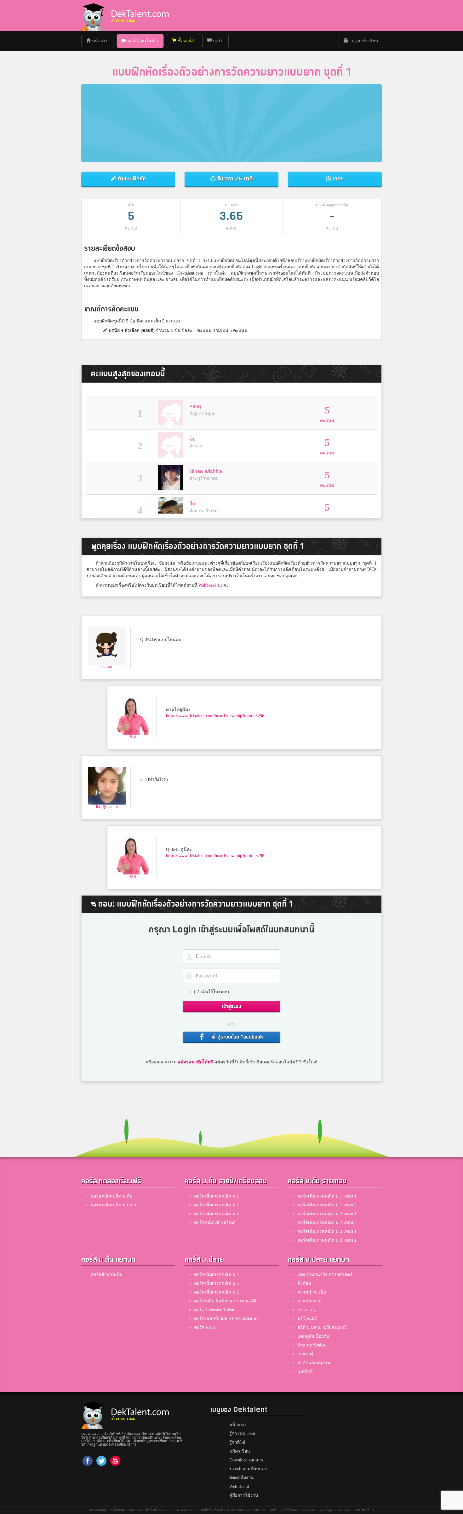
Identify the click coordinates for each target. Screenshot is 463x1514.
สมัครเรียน (239, 1451)
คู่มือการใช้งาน (243, 1495)
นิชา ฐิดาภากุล (107, 807)
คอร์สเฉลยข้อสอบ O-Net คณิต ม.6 (227, 1318)
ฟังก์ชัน (304, 1283)
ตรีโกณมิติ (307, 1318)
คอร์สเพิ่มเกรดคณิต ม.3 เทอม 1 (327, 1231)
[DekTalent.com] (92, 15)
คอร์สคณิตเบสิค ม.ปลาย (114, 1205)
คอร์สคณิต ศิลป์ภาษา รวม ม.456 (225, 1301)
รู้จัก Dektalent (242, 1433)
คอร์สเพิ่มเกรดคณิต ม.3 (216, 1213)
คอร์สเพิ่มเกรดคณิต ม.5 (216, 1283)
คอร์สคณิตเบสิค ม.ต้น (112, 1196)
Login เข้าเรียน (363, 40)
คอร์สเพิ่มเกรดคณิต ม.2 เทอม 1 (327, 1213)
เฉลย (337, 179)
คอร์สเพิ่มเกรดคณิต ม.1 (216, 1196)
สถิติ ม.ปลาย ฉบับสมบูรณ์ (322, 1327)
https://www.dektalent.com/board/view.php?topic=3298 (215, 855)
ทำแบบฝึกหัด (131, 179)
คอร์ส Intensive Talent (214, 1309)
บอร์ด (218, 40)
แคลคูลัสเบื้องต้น (313, 1336)
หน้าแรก (102, 40)
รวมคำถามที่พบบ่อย (248, 1468)
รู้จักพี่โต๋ (237, 1442)
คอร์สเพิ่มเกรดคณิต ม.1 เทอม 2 (327, 1205)
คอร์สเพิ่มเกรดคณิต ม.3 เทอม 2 (327, 1240)
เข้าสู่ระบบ (231, 1006)
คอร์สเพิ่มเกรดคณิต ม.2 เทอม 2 (327, 1222)
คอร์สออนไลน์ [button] (141, 40)
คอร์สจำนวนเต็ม (107, 1274)
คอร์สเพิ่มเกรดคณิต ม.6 (216, 1292)
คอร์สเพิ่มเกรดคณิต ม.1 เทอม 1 (327, 1196)
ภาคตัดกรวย (309, 1301)
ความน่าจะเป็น (311, 1292)
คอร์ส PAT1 (205, 1327)
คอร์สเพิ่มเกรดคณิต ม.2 (216, 1205)
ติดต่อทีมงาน (241, 1477)
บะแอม (106, 667)
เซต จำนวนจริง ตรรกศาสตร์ (324, 1274)
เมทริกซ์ (305, 1371)
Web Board (239, 1486)
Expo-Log (306, 1309)
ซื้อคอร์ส (185, 40)
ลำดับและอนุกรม (313, 1362)
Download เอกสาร (246, 1460)
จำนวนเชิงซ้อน (312, 1345)
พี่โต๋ (132, 737)
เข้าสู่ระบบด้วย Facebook (236, 1037)
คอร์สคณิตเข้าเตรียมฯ (215, 1222)
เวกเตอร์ (305, 1354)
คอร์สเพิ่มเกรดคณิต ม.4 (216, 1274)
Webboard (207, 585)
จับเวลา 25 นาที (234, 179)
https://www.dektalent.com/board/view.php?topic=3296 (215, 716)
